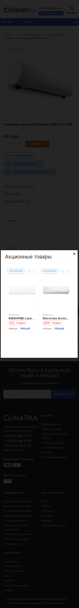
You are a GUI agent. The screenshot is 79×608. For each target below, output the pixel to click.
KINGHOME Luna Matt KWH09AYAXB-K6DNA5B (22, 318)
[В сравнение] (28, 271)
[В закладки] (34, 271)
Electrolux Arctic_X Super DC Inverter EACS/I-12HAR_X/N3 (56, 318)
